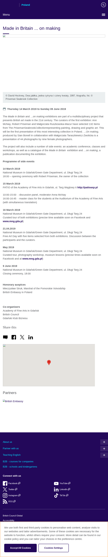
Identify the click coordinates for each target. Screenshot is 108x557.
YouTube (64, 483)
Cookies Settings (53, 548)
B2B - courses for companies (18, 461)
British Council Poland (10, 5)
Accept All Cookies (20, 548)
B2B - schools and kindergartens (20, 466)
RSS (10, 501)
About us (7, 442)
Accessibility (8, 520)
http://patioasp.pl (87, 187)
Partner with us (11, 448)
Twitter (11, 489)
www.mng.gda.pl (13, 221)
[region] (54, 539)
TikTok (63, 495)
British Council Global (12, 515)
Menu (6, 14)
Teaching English (12, 455)
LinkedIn (64, 489)
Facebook (13, 483)
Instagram (13, 495)
